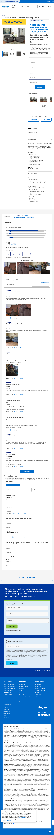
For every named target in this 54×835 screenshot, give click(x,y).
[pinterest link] (43, 715)
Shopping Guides (39, 686)
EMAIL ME (12, 626)
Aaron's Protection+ (23, 686)
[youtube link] (45, 715)
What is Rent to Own (24, 698)
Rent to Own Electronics (9, 686)
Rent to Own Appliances (9, 688)
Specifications (33, 174)
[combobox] (28, 6)
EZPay (20, 690)
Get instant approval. (9, 1)
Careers (48, 1)
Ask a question (30, 217)
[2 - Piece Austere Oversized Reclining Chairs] (5, 53)
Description (32, 139)
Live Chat (21, 694)
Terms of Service (9, 630)
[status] (27, 593)
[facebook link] (39, 715)
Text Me (12, 663)
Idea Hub (37, 692)
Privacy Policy (18, 630)
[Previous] (2, 580)
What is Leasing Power (25, 700)
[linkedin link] (49, 715)
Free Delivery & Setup (40, 690)
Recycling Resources (40, 696)
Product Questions (10, 476)
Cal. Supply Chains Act (40, 688)
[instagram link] (47, 715)
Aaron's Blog (6, 709)
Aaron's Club (22, 684)
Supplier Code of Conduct (41, 698)
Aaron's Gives (7, 711)
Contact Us (21, 688)
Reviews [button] (19, 217)
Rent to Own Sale (7, 692)
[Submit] (19, 6)
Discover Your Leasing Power (26, 701)
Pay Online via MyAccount (25, 696)
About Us (6, 707)
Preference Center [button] (6, 820)
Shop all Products (8, 694)
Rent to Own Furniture (9, 684)
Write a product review (19, 217)
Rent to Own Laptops (8, 690)
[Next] (52, 580)
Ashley (4, 15)
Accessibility (38, 684)
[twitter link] (41, 715)
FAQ (20, 692)
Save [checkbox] (49, 17)
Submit (40, 87)
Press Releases (7, 719)
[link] (37, 20)
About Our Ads (7, 713)
